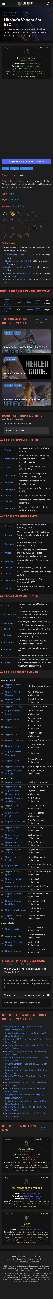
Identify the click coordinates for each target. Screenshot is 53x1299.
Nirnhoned (9, 482)
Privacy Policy (34, 1256)
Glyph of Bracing (13, 786)
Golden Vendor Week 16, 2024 (19, 261)
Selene (26, 1224)
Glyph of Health (12, 929)
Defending (9, 544)
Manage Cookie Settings (16, 1259)
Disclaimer (34, 1261)
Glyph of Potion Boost (15, 865)
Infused (7, 467)
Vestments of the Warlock (26, 1187)
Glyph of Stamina (13, 951)
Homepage (8, 12)
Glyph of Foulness (13, 727)
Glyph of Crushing (13, 706)
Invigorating (9, 475)
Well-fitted (9, 508)
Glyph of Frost (12, 734)
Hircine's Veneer (26, 58)
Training (8, 501)
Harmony (8, 623)
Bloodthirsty (10, 614)
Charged (8, 526)
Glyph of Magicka (13, 936)
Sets (19, 12)
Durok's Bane (26, 1149)
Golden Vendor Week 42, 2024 (19, 254)
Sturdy (7, 495)
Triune (7, 662)
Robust (29, 302)
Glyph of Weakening (14, 766)
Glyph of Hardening (14, 740)
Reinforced (9, 489)
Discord (14, 1256)
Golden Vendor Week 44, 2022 (19, 273)
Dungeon (29, 12)
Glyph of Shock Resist (15, 909)
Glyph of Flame (12, 719)
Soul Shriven (13, 199)
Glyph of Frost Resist (15, 821)
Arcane (7, 605)
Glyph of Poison (12, 746)
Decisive (8, 535)
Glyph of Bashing (13, 782)
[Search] (48, 3)
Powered (8, 567)
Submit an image (16, 430)
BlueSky (23, 1256)
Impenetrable (10, 458)
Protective (9, 642)
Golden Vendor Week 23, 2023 (19, 267)
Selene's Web (17, 205)
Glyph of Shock (12, 760)
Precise (30, 309)
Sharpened (9, 580)
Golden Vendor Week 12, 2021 (19, 279)
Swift (6, 655)
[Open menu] (3, 3)
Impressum (33, 1259)
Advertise (24, 1261)
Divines (7, 450)
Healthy (8, 629)
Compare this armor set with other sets (26, 161)
